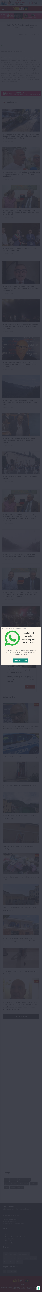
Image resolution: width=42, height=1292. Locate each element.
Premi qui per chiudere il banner (16, 629)
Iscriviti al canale (20, 660)
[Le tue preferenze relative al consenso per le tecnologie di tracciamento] (38, 1288)
